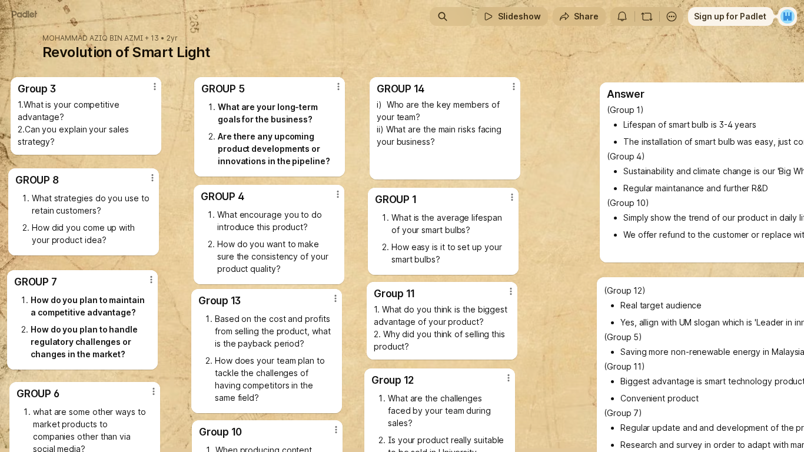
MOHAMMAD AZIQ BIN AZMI (92, 38)
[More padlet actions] (671, 16)
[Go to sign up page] (787, 16)
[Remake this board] (647, 16)
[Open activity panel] (622, 16)
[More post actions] (154, 86)
